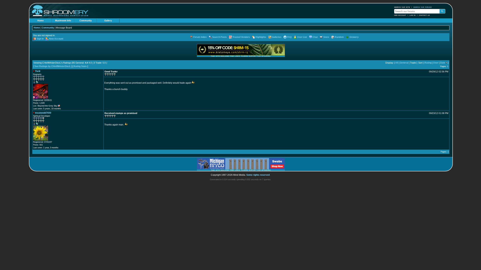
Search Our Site (402, 7)
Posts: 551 (38, 145)
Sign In (40, 39)
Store (326, 37)
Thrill (37, 71)
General (404, 63)
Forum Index (200, 37)
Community (85, 20)
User (436, 63)
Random (339, 37)
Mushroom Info (63, 20)
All (396, 63)
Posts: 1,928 (39, 103)
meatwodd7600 (43, 113)
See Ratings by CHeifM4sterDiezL (53, 66)
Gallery (108, 20)
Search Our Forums (422, 7)
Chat (315, 37)
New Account (400, 15)
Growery (354, 37)
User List (302, 37)
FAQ (289, 37)
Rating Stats (80, 66)
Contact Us (424, 15)
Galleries (276, 37)
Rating (428, 63)
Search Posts (219, 37)
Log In (413, 15)
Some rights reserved (258, 175)
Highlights (261, 37)
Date (442, 63)
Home (40, 20)
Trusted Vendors (241, 37)
